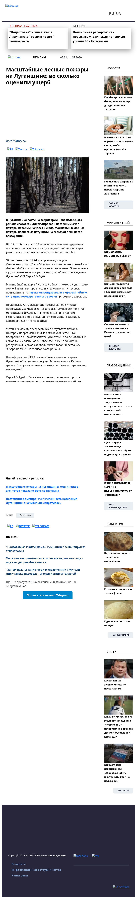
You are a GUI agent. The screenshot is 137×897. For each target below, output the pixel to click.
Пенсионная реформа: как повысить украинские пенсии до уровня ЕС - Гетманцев (99, 36)
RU (111, 13)
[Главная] (11, 6)
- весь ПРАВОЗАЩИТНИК (117, 506)
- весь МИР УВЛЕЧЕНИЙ (114, 347)
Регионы (39, 57)
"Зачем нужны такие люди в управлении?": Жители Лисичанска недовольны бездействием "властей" (43, 571)
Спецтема (25, 515)
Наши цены (20, 875)
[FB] (10, 149)
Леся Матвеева (16, 141)
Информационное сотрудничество (36, 870)
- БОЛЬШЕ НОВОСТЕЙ (113, 205)
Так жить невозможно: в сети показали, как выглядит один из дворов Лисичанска (44, 560)
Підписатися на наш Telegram (47, 595)
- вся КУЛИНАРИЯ (120, 635)
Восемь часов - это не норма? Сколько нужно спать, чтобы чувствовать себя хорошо (118, 145)
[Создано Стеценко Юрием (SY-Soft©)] (121, 886)
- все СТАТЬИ (123, 790)
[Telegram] (37, 149)
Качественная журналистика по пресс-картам (115, 684)
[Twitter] (21, 149)
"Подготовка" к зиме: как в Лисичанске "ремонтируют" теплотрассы (31, 36)
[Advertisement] (47, 110)
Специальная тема (23, 26)
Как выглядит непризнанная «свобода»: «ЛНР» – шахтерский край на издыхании (117, 772)
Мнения (79, 26)
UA (118, 13)
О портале (19, 864)
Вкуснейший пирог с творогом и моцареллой (117, 557)
